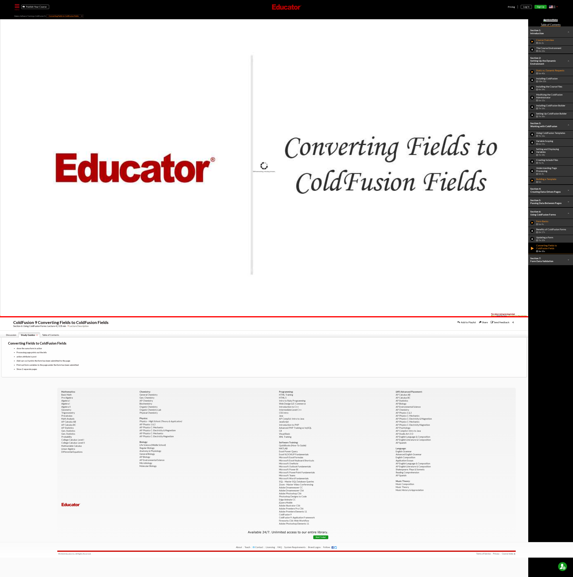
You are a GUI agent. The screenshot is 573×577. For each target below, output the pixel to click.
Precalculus (67, 416)
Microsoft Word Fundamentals (294, 478)
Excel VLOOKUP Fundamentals (294, 454)
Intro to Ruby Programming (292, 400)
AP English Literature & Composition (413, 440)
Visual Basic (284, 434)
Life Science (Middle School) (153, 445)
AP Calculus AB (68, 421)
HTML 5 (282, 397)
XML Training (285, 437)
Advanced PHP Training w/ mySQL (295, 428)
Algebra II (66, 407)
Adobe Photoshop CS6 (290, 493)
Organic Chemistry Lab (151, 410)
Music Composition (405, 484)
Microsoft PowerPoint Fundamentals (297, 472)
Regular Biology (147, 448)
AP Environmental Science (152, 460)
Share (485, 322)
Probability (66, 437)
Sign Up (540, 6)
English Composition (405, 457)
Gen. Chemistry (147, 397)
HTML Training (286, 394)
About (239, 547)
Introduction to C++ (289, 407)
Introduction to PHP (289, 425)
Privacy (496, 554)
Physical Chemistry (149, 413)
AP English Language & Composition (413, 437)
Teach (247, 547)
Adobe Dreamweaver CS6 (291, 490)
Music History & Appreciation (410, 490)
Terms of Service (483, 554)
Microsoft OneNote (288, 463)
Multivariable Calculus (71, 446)
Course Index (507, 554)
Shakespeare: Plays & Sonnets (410, 469)
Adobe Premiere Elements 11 (293, 511)
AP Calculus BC (68, 425)
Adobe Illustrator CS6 (289, 505)
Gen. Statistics (68, 431)
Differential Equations (72, 452)
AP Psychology (403, 428)
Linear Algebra (68, 449)
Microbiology (146, 463)
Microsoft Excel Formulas (291, 457)
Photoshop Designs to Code (293, 496)
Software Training (27, 16)
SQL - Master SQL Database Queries (296, 481)
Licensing (270, 547)
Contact (259, 547)
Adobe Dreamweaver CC (291, 487)
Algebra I (65, 400)
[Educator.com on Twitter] (335, 547)
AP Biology (145, 457)
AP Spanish (401, 443)
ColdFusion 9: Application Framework (297, 517)
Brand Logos (314, 547)
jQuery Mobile (285, 502)
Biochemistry (146, 403)
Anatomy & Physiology (151, 451)
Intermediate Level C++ (290, 410)
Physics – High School (161, 421)
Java (281, 416)
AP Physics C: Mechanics (152, 427)
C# (280, 431)
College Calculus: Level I (72, 440)
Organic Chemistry (149, 407)
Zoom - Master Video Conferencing (296, 484)
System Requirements (295, 547)
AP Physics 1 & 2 (148, 424)
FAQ (279, 547)
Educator (286, 7)
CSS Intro (283, 413)
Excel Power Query (288, 451)
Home (16, 16)
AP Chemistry (146, 400)
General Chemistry (149, 394)
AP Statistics (67, 428)
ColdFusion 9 (40, 16)
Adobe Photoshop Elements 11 (294, 523)
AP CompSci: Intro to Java (291, 418)
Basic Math (66, 394)
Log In (526, 6)
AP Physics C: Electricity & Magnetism (158, 430)
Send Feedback (501, 322)
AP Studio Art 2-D (404, 434)
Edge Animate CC (287, 499)
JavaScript (284, 421)
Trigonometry (68, 413)
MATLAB (283, 448)
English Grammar (404, 451)
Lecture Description (79, 326)
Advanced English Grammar (409, 454)
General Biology (147, 454)
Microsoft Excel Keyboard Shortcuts (296, 460)
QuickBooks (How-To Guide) (293, 445)
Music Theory (402, 487)
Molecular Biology (148, 466)
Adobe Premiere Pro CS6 (291, 508)
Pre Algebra (67, 397)
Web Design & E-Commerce (292, 403)
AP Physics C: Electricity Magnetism (157, 436)
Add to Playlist (468, 322)
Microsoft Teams (287, 475)
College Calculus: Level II (73, 443)
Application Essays (404, 460)
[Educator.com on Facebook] (333, 547)
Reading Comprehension (407, 472)
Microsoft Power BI (288, 469)
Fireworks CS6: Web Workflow (294, 520)
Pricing (511, 7)
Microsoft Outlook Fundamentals (295, 466)
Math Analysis (68, 418)
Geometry (66, 410)
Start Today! (321, 537)
